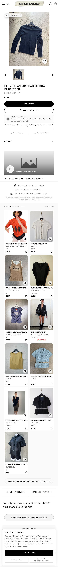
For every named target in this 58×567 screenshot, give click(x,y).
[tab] (18, 74)
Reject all (17, 560)
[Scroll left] (5, 75)
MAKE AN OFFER (31, 110)
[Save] (25, 239)
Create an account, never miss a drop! (29, 517)
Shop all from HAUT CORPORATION (23, 179)
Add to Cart (29, 104)
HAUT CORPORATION (26, 171)
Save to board (18, 133)
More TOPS (49, 207)
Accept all (29, 553)
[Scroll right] (53, 75)
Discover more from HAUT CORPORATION (29, 481)
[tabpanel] (29, 39)
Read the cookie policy (18, 547)
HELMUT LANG (10, 93)
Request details (42, 133)
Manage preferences (41, 560)
